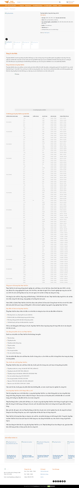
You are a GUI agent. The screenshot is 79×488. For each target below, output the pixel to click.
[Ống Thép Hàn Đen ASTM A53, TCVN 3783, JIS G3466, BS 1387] (58, 447)
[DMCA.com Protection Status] (51, 486)
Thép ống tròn (12, 8)
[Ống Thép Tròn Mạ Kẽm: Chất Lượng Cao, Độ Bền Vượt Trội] (28, 447)
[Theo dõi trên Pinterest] (62, 481)
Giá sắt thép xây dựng (37, 5)
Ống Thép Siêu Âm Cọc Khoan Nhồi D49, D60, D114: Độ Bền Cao (11, 457)
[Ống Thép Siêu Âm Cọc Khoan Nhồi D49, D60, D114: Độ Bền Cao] (12, 447)
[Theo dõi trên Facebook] (54, 481)
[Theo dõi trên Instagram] (56, 481)
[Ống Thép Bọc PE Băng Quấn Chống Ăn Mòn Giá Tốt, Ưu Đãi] (43, 447)
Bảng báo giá (28, 5)
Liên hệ (60, 5)
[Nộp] (60, 2)
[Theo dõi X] (60, 481)
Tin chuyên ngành (48, 5)
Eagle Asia (45, 486)
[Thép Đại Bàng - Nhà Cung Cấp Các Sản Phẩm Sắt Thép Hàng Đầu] (9, 2)
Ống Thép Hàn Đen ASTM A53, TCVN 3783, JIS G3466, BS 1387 (58, 457)
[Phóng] (6, 39)
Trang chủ (22, 5)
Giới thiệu (55, 5)
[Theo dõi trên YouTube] (65, 481)
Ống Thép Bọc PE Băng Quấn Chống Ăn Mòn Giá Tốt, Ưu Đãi (43, 457)
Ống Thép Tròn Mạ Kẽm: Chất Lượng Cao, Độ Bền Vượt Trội (28, 457)
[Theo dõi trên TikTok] (58, 481)
